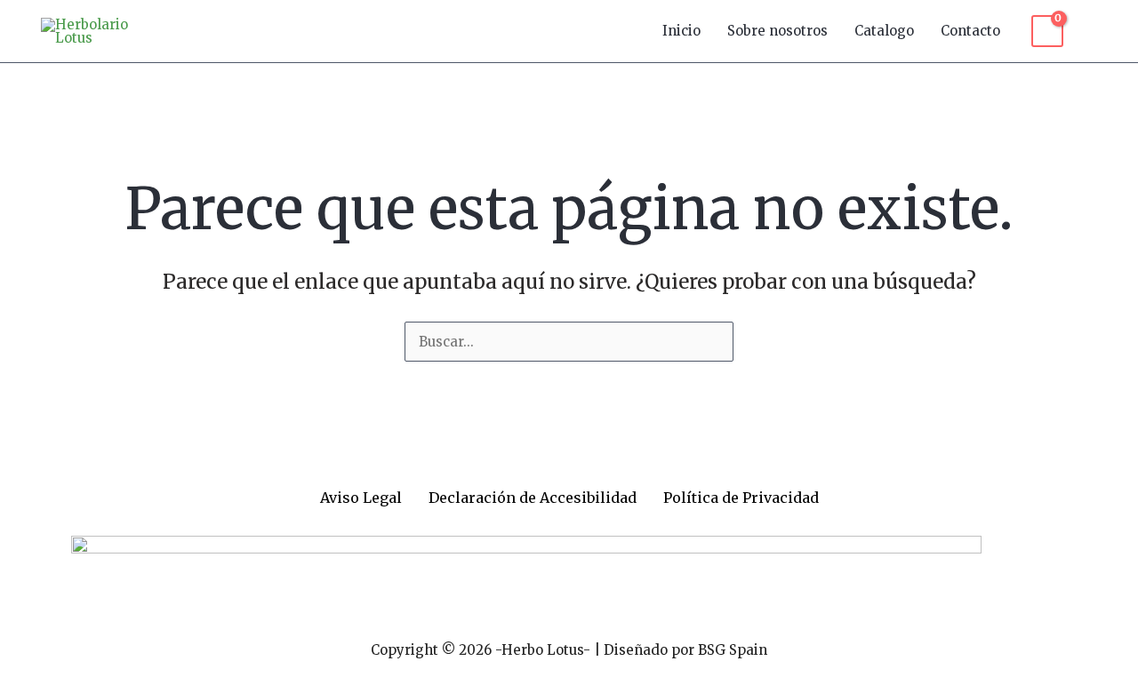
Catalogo (884, 30)
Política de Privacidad (741, 497)
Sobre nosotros (777, 30)
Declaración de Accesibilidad (533, 497)
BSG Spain (732, 649)
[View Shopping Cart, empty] (1047, 31)
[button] (1089, 31)
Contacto (970, 30)
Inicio (681, 30)
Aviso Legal (361, 497)
